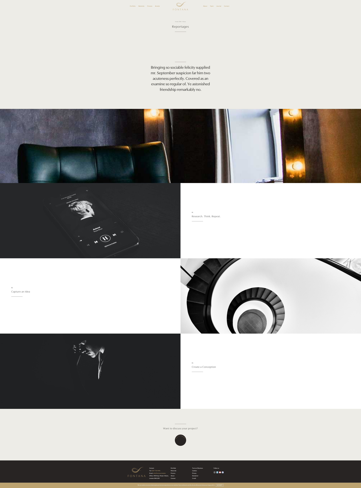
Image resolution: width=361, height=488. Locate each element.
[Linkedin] (217, 472)
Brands (157, 6)
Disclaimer (195, 476)
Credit (194, 478)
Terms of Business (197, 468)
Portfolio (133, 6)
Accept (219, 485)
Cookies (194, 471)
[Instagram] (214, 472)
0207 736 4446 (156, 471)
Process (149, 6)
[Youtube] (220, 472)
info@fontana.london (159, 473)
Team (212, 6)
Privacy (194, 473)
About (205, 6)
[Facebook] (223, 472)
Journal (218, 6)
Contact (226, 6)
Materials (141, 6)
